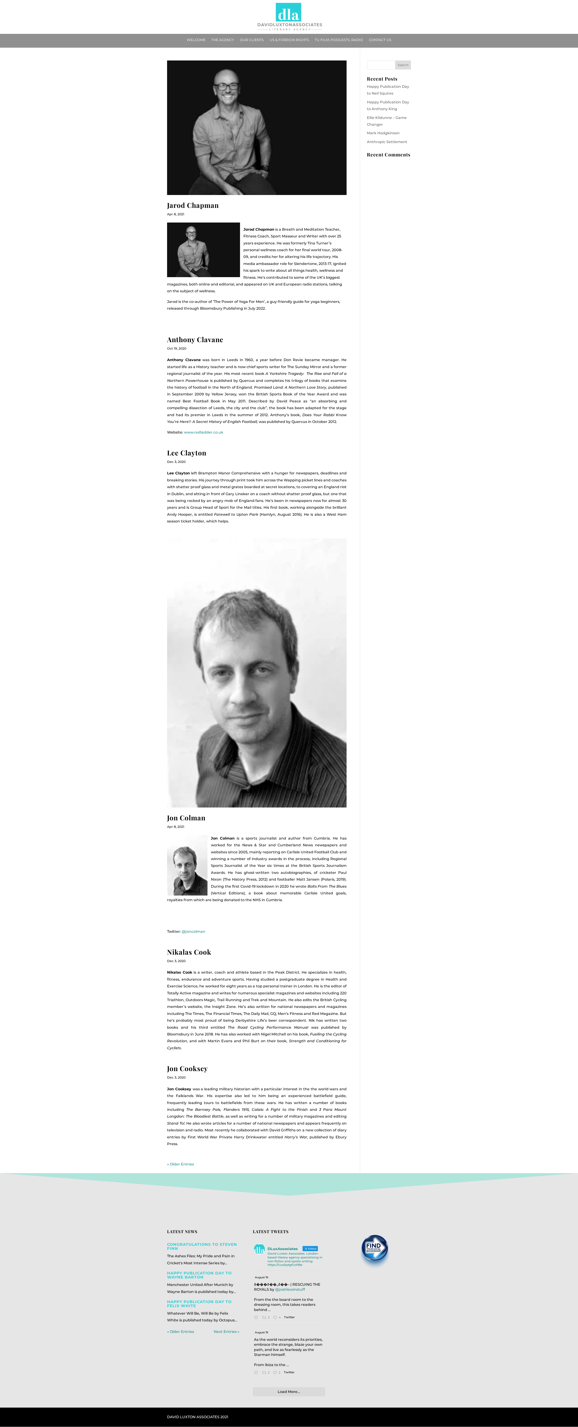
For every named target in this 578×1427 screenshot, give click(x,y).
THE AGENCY (222, 40)
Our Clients (252, 40)
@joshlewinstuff (290, 1289)
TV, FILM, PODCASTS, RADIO (339, 40)
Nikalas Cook (189, 951)
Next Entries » (226, 1332)
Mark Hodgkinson (383, 133)
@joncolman (193, 931)
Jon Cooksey (187, 1068)
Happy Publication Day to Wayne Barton (199, 1275)
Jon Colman (186, 817)
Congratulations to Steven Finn (202, 1246)
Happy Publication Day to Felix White (199, 1303)
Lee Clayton (186, 452)
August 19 (261, 1277)
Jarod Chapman (193, 205)
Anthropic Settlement (387, 142)
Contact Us (380, 40)
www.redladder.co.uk (203, 432)
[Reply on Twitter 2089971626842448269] (257, 1373)
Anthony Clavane (195, 339)
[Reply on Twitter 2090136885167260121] (257, 1318)
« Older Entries (180, 1164)
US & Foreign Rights (289, 40)
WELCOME (196, 40)
